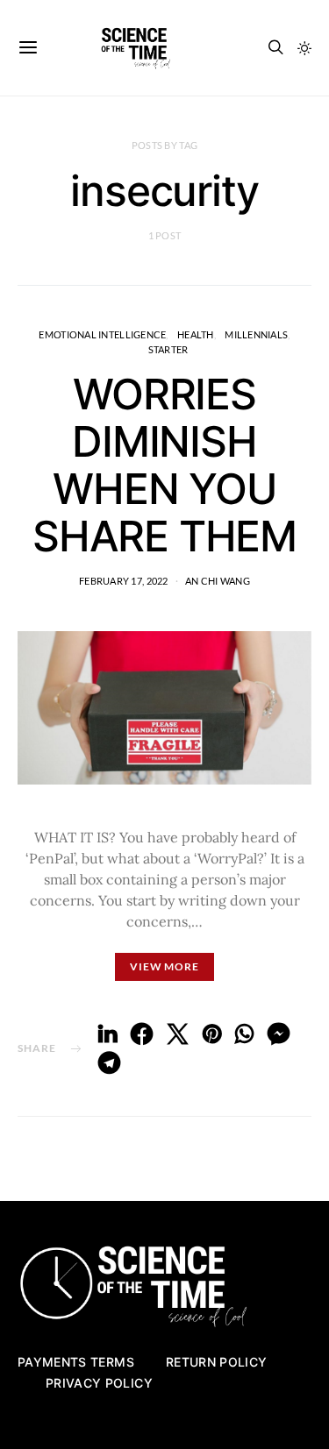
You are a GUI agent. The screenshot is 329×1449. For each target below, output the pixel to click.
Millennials (256, 334)
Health (195, 334)
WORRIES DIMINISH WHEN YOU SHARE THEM (164, 465)
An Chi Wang (217, 580)
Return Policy (217, 1361)
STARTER (168, 349)
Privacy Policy (99, 1382)
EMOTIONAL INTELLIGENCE (102, 334)
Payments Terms (76, 1361)
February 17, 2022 (123, 580)
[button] (304, 48)
